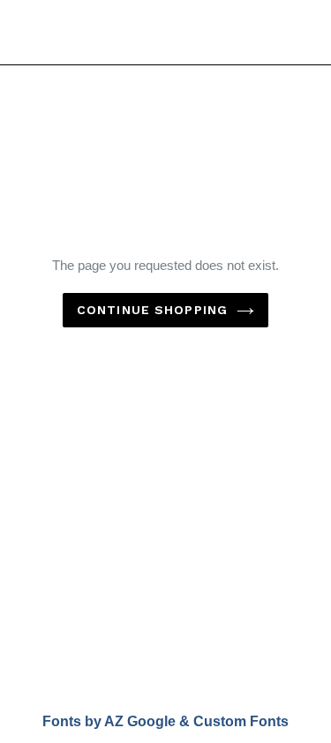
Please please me (72, 31)
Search (165, 531)
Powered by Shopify (244, 642)
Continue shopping (152, 310)
